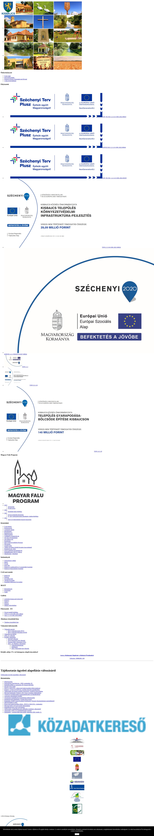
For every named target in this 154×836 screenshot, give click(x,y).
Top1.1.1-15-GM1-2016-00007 (13, 615)
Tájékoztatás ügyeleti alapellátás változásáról (13, 675)
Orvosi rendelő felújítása (11, 612)
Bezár (77, 834)
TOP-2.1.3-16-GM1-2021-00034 (13, 614)
